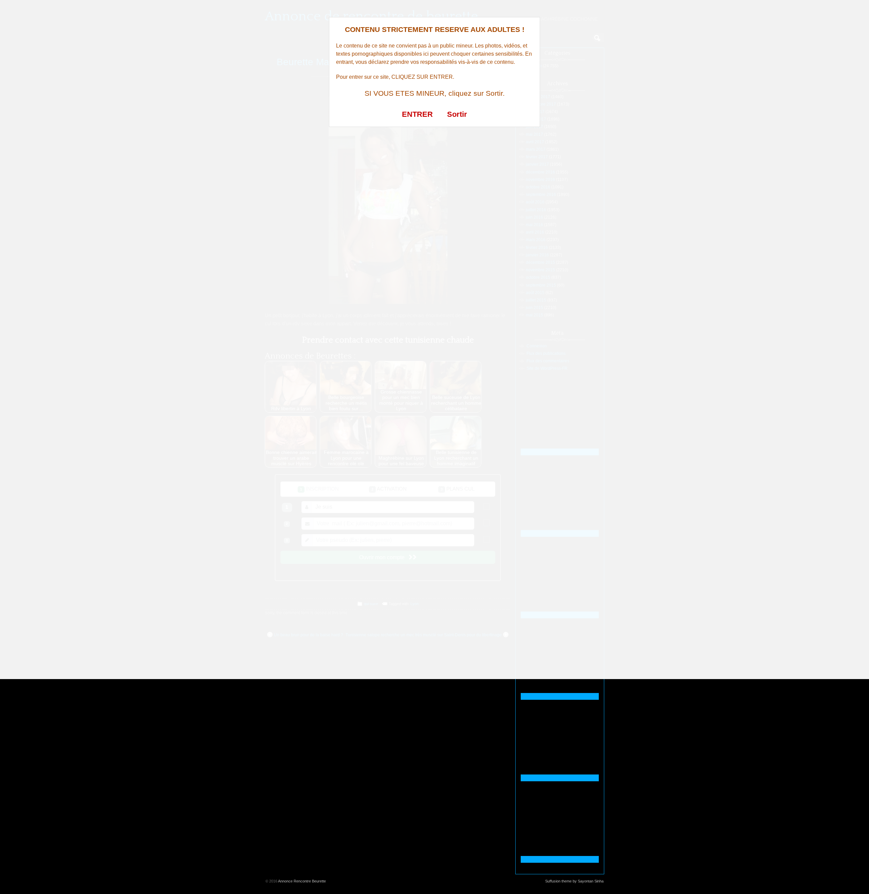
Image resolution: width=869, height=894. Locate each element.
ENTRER (417, 114)
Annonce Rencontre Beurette (302, 881)
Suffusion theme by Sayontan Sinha (574, 881)
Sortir (457, 114)
